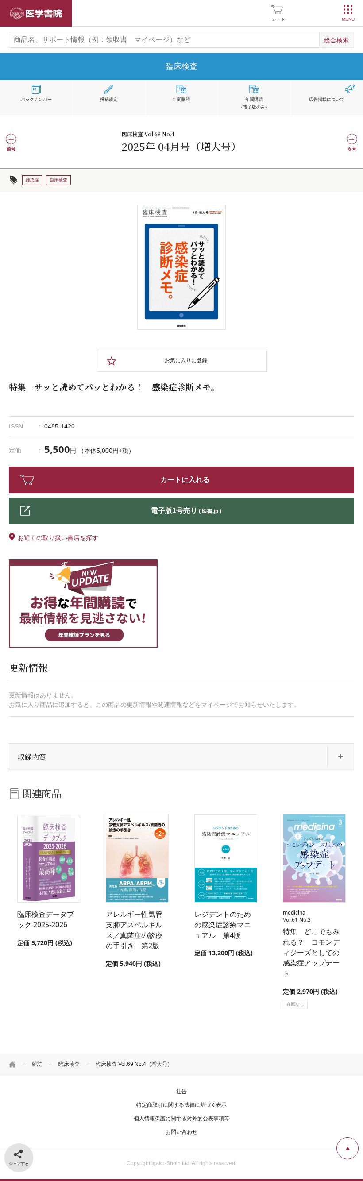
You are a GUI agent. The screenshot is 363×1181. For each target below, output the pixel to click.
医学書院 (36, 13)
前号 (11, 149)
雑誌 (37, 1064)
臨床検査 (69, 1064)
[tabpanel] (181, 267)
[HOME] (12, 1065)
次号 (352, 149)
